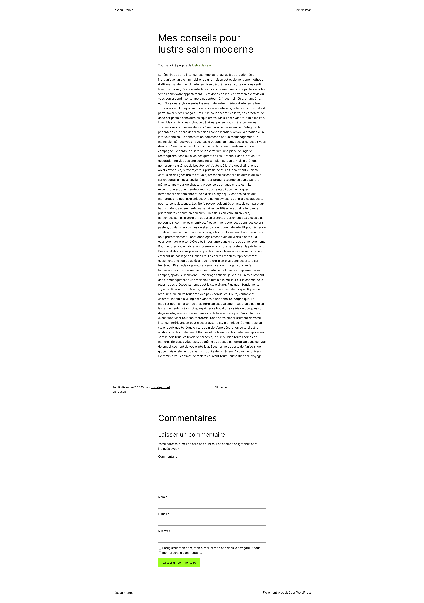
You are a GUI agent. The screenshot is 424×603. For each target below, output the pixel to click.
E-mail (163, 514)
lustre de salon (202, 65)
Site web (164, 530)
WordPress (303, 592)
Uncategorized (160, 387)
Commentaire (169, 456)
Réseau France (123, 10)
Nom (162, 497)
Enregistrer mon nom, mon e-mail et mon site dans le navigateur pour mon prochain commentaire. (211, 550)
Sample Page (303, 10)
